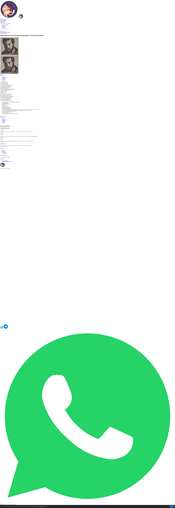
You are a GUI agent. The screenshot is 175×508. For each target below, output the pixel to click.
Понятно (171, 506)
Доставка (3, 151)
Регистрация (4, 19)
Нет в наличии (2, 75)
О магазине (4, 153)
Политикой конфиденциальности (42, 506)
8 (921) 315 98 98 (3, 21)
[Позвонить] (1, 328)
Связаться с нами (2, 146)
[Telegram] (5, 328)
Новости (3, 150)
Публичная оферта (5, 160)
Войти (1, 19)
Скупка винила (4, 152)
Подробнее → (2, 132)
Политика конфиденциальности (7, 161)
